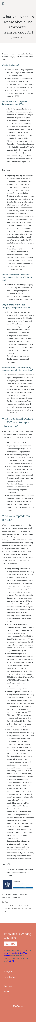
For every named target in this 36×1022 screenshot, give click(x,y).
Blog (6, 902)
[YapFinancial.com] (3, 3)
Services (12, 977)
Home (6, 977)
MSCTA (12, 961)
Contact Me (10, 944)
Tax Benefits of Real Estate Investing (18, 905)
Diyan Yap (24, 38)
